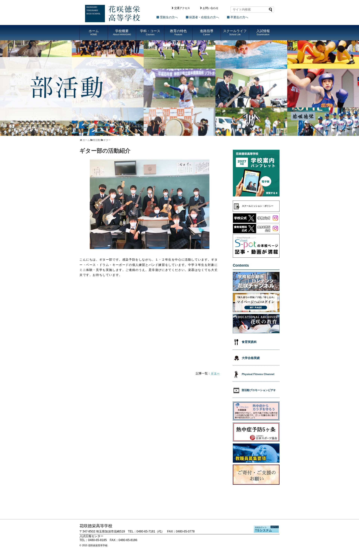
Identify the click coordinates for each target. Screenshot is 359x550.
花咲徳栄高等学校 (98, 545)
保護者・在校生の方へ (204, 17)
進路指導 (206, 32)
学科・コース (150, 32)
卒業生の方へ (239, 17)
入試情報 (263, 32)
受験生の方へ (169, 17)
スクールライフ (235, 32)
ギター (215, 373)
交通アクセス (182, 8)
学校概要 (122, 32)
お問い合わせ (210, 8)
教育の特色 (178, 32)
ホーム (94, 32)
